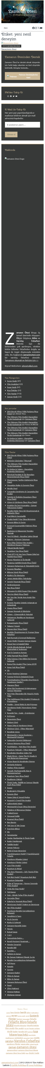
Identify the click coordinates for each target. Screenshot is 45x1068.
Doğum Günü (12, 722)
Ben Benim (11, 822)
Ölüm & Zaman (13, 976)
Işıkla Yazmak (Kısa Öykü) (17, 655)
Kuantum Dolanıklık (15, 880)
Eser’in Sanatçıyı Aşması (17, 652)
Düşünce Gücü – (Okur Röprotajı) (20, 728)
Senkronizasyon (13, 584)
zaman (12, 1047)
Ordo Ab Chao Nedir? (15, 888)
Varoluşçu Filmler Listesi (17, 862)
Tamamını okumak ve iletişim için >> (21, 360)
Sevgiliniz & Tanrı (14, 916)
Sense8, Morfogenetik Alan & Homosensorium (19, 772)
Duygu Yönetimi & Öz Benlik (18, 559)
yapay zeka (25, 1044)
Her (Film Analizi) (14, 907)
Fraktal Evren (12, 813)
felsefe (33, 1019)
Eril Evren (11, 716)
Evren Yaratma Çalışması (17, 673)
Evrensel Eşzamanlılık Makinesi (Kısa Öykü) (22, 526)
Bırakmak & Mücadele (16, 791)
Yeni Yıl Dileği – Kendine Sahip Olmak (22, 536)
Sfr (8, 670)
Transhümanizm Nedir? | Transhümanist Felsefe (23, 855)
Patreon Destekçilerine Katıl (28, 76)
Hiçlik (9, 1031)
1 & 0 (9, 935)
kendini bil (22, 1031)
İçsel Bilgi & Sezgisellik (16, 516)
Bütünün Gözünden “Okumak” (19, 460)
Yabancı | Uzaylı (13, 626)
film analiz (10, 1028)
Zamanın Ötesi (22, 11)
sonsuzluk (27, 1038)
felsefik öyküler (33, 1025)
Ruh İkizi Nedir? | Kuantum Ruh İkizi (21, 877)
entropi (8, 1016)
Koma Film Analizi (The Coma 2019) (21, 664)
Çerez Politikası (35, 1065)
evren (14, 1015)
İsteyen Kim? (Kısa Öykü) (17, 629)
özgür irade (34, 1053)
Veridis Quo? (12, 488)
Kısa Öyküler (12, 390)
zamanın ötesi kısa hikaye (28, 1050)
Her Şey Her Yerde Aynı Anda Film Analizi (21, 598)
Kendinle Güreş (13, 732)
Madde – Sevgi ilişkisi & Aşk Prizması (22, 704)
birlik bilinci (35, 1013)
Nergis (10, 929)
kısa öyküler (32, 1035)
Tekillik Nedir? (12, 844)
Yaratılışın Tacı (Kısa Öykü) (17, 551)
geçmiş (26, 1028)
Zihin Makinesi (13, 988)
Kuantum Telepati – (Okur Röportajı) (22, 750)
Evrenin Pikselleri (14, 569)
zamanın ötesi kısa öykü (15, 1053)
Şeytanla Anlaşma (14, 764)
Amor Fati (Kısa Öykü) (16, 667)
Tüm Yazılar (12, 393)
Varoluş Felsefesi (27, 1041)
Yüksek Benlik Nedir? (15, 548)
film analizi (19, 1028)
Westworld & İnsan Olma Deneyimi (21, 806)
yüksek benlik (34, 1044)
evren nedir (21, 1016)
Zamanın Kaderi (13, 972)
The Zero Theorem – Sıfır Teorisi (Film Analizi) (22, 872)
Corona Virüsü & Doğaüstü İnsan (20, 676)
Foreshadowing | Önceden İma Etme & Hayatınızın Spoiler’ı (23, 681)
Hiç (8, 832)
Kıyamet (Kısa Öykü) (15, 819)
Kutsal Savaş (12, 932)
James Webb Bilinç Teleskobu (19, 578)
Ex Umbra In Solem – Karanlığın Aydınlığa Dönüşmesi (20, 439)
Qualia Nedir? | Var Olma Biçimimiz (21, 519)
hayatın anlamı (34, 1028)
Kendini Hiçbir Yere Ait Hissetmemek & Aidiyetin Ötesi (23, 512)
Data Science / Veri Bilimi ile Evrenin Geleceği (22, 659)
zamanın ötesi (26, 1047)
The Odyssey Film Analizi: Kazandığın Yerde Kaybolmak (22, 418)
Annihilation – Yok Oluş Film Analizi (21, 746)
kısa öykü (22, 1034)
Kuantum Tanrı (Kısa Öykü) (18, 776)
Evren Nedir (12, 381)
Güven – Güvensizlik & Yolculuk (20, 614)
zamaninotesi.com (10, 1062)
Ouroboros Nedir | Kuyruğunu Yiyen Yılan (21, 708)
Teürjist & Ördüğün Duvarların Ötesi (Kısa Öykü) (21, 498)
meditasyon (10, 1038)
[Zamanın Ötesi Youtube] (40, 25)
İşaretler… (11, 950)
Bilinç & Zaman (13, 979)
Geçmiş (10, 969)
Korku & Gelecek (14, 922)
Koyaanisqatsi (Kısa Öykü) (17, 623)
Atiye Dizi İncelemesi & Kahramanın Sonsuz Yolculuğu (21, 689)
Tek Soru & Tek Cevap (16, 825)
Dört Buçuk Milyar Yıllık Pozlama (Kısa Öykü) (22, 456)
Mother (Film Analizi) (15, 767)
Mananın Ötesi (13, 685)
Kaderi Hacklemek (14, 841)
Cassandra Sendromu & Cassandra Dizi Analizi (23, 492)
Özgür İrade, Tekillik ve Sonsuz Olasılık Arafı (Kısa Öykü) (23, 783)
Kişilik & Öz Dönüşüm (16, 575)
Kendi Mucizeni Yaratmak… (18, 941)
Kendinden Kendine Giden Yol (19, 753)
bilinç (29, 1012)
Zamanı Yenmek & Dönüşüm (18, 611)
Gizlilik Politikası (19, 1065)
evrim (27, 1016)
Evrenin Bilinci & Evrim (16, 522)
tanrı (32, 1038)
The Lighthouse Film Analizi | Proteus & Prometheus (23, 700)
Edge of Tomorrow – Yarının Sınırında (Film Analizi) (22, 884)
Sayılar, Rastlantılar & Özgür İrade (20, 838)
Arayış (9, 788)
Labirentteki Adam (14, 803)
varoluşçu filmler (13, 1044)
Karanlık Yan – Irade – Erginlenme (20, 713)
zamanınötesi (12, 1050)
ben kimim (15, 1012)
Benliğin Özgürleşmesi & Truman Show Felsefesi (23, 633)
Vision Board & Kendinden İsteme (21, 761)
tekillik (36, 1038)
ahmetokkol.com (30, 366)
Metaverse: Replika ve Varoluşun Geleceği (20, 618)
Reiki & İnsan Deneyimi (16, 850)
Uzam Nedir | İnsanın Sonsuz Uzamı (21, 641)
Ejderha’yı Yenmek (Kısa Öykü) (19, 901)
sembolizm (19, 1038)
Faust (9, 985)
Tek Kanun (11, 892)
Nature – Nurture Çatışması (18, 539)
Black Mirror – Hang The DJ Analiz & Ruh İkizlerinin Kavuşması (22, 757)
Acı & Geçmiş (12, 919)
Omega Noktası (13, 991)
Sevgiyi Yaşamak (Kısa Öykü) (18, 581)
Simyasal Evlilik (13, 816)
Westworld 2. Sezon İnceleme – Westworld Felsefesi (20, 736)
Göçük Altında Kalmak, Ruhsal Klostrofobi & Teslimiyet (19, 648)
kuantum (30, 1032)
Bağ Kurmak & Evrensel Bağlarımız (21, 637)
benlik (23, 1012)
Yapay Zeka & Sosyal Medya (18, 797)
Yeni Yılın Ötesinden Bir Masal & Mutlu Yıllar (23, 694)
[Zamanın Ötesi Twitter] (38, 25)
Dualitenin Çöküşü (14, 779)
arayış (8, 1013)
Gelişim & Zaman (14, 954)
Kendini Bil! (11, 947)
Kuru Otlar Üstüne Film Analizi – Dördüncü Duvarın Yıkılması (20, 543)
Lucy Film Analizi (14, 865)
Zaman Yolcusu (13, 847)
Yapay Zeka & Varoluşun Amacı (19, 725)
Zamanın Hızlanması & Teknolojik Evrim (23, 566)
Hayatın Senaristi (14, 944)
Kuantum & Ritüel (14, 868)
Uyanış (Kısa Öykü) (14, 608)
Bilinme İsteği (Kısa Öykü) (17, 572)
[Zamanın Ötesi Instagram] (35, 25)
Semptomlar (12, 835)
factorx (19, 1019)
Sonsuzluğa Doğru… (15, 938)
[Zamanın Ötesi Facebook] (32, 25)
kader (15, 1031)
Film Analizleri (13, 384)
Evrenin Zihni (12, 794)
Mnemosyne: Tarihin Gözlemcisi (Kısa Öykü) (22, 481)
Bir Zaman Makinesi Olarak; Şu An (21, 957)
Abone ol (11, 134)
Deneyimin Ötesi (8, 49)
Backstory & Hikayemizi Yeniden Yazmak (20, 532)
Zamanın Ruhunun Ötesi (17, 982)
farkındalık (26, 1019)
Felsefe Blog (17, 1022)
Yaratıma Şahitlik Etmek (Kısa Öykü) (21, 563)
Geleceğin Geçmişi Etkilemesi (19, 740)
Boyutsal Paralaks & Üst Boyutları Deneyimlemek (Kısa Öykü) (20, 475)
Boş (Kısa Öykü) (13, 588)
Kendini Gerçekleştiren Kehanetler (21, 960)
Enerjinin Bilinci (13, 828)
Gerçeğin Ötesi (13, 898)
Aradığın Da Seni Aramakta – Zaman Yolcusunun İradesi (22, 506)
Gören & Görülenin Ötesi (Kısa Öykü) (22, 502)
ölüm (27, 1053)
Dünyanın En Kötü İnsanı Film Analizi (22, 591)
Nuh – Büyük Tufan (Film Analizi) (20, 895)
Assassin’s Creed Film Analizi (19, 800)
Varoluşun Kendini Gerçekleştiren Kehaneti (21, 912)
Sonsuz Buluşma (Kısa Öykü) (18, 743)
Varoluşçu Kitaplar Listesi (17, 859)
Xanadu (10, 966)
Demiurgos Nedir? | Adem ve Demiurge (23, 904)
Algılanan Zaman (14, 995)
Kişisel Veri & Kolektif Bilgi (18, 644)
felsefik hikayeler (20, 1025)
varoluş (9, 1040)
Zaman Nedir (12, 396)
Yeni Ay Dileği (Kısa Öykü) (17, 594)
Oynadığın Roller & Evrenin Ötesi (20, 485)
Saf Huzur (11, 963)
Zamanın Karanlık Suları (16, 925)
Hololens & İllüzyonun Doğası (19, 810)
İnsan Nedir (11, 387)
